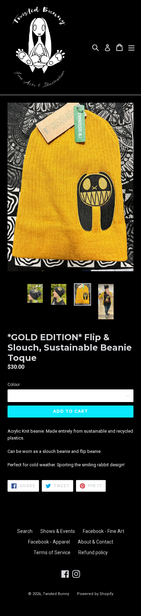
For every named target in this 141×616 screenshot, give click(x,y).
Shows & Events (57, 531)
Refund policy (93, 552)
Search (25, 531)
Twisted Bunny (56, 594)
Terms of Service (52, 552)
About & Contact (95, 542)
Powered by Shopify (95, 594)
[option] (35, 293)
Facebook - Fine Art (103, 531)
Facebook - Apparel (49, 542)
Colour (14, 384)
